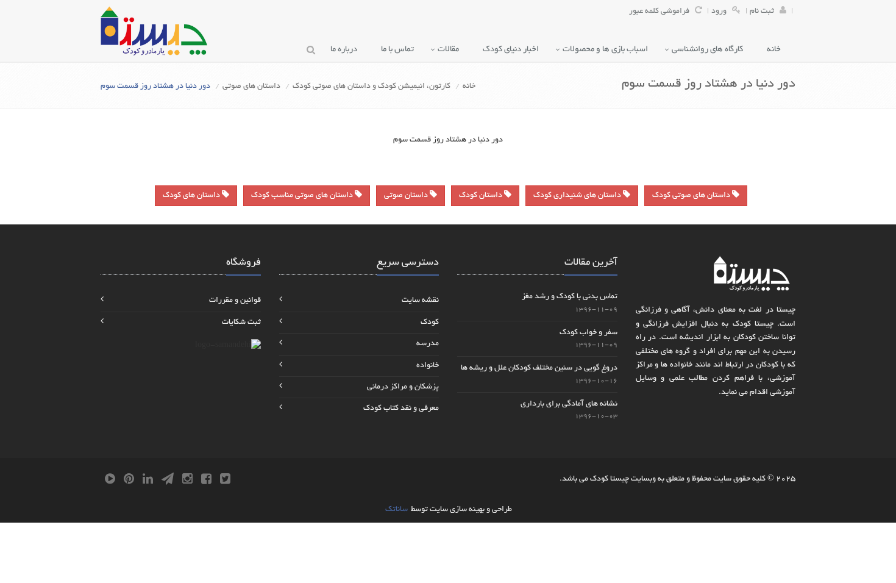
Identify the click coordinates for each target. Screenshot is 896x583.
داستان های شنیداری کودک (578, 195)
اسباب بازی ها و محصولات (608, 49)
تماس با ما (400, 49)
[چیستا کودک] (154, 31)
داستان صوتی (407, 195)
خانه (776, 49)
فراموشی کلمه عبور (659, 11)
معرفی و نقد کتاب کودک (401, 408)
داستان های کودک (192, 195)
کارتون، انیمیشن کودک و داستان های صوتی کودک (371, 86)
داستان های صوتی (251, 86)
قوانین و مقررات (235, 300)
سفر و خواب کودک (588, 333)
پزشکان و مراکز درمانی (403, 387)
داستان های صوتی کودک (692, 195)
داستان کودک (481, 195)
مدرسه (427, 344)
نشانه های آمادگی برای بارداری (569, 404)
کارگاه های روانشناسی (710, 49)
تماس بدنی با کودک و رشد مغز (569, 297)
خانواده (427, 366)
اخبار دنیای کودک (513, 49)
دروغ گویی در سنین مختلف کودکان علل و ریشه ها (539, 368)
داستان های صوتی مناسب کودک (303, 195)
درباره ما (346, 49)
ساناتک (396, 510)
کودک (430, 322)
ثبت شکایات (241, 322)
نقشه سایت (420, 300)
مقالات (451, 49)
